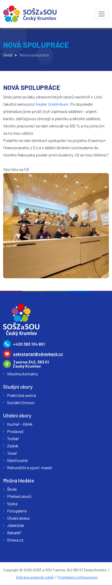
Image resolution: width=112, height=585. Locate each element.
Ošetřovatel (17, 460)
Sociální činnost (21, 402)
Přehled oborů (19, 496)
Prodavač (15, 431)
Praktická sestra (21, 395)
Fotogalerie (17, 510)
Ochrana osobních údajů (35, 577)
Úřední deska (18, 518)
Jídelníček (15, 525)
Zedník (12, 445)
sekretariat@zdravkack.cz (38, 353)
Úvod (7, 54)
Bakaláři (14, 532)
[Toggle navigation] (101, 14)
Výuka (12, 503)
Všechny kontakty (22, 373)
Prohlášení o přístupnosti (78, 577)
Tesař (12, 453)
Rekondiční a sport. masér (29, 467)
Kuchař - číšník (20, 424)
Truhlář (13, 438)
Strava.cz (15, 539)
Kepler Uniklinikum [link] (52, 104)
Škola (12, 489)
